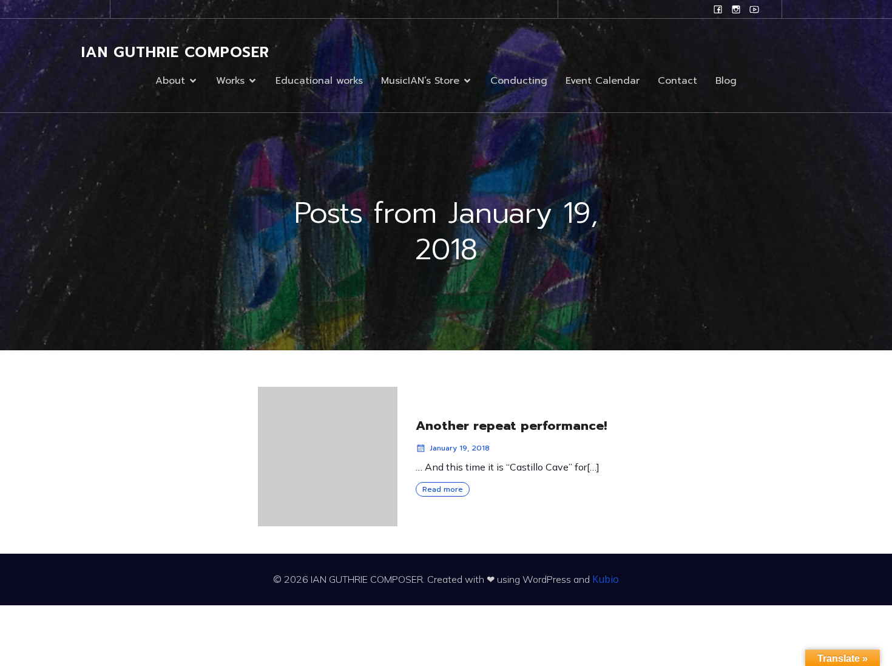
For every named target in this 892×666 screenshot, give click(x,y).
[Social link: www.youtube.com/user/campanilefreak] (754, 9)
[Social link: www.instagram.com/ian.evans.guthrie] (736, 9)
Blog (726, 80)
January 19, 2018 (460, 448)
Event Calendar (603, 80)
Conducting (518, 80)
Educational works (319, 80)
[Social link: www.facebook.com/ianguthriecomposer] (718, 9)
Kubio (605, 579)
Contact (677, 80)
